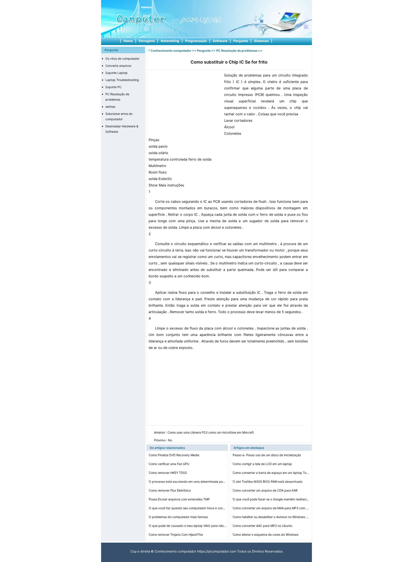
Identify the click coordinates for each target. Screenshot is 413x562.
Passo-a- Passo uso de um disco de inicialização (267, 455)
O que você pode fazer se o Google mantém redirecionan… (271, 499)
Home (128, 41)
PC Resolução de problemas (236, 50)
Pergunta (240, 41)
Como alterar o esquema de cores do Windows (266, 534)
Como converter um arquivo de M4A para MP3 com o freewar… (271, 508)
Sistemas (261, 41)
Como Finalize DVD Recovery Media (174, 455)
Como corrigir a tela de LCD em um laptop (263, 464)
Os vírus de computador (122, 58)
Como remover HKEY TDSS (168, 473)
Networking (170, 41)
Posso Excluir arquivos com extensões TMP (180, 499)
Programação (196, 41)
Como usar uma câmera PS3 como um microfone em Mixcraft (211, 432)
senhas (110, 106)
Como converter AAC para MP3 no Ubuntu (263, 526)
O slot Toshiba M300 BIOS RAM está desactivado (268, 481)
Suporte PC (113, 87)
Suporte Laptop (116, 73)
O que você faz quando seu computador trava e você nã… (187, 508)
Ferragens (147, 41)
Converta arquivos (118, 65)
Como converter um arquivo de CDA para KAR (265, 490)
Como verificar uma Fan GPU (169, 464)
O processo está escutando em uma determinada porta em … (187, 481)
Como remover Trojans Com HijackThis (176, 534)
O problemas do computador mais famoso (179, 517)
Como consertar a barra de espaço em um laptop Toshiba (271, 473)
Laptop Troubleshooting (122, 80)
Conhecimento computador (171, 50)
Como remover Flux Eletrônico (170, 490)
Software (220, 41)
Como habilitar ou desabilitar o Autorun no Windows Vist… (271, 517)
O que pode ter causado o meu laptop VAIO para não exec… (187, 526)
